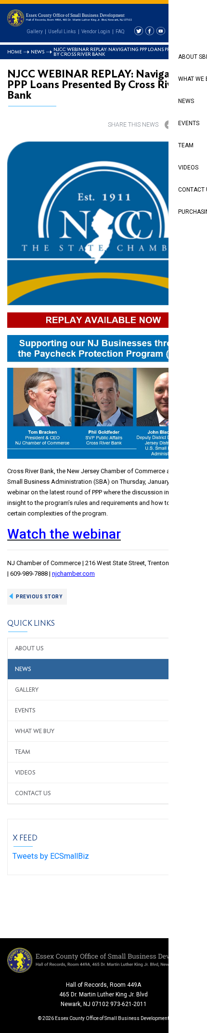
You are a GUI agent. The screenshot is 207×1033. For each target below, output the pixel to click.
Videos (25, 772)
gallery (27, 690)
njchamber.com (73, 573)
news (23, 669)
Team (22, 752)
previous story (39, 596)
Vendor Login (95, 31)
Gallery (34, 31)
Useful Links (62, 31)
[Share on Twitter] (188, 124)
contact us (33, 793)
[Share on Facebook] (169, 124)
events (25, 710)
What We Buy (34, 731)
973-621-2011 (128, 1004)
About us (29, 648)
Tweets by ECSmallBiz (51, 856)
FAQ (120, 31)
